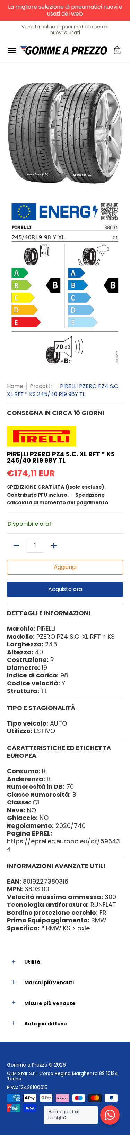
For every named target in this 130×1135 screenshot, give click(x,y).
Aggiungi (65, 567)
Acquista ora (65, 589)
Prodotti (41, 386)
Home (15, 386)
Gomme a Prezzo (27, 1065)
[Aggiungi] (53, 545)
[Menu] (11, 50)
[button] (117, 50)
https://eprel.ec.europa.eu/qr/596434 (63, 845)
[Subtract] (16, 545)
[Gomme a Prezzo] (63, 50)
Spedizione (90, 494)
